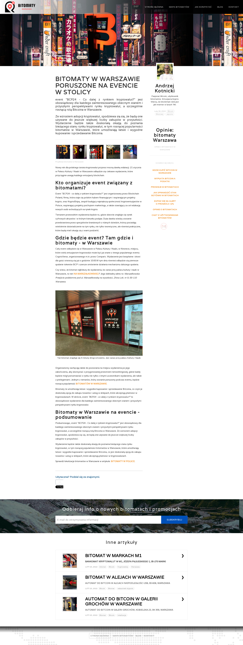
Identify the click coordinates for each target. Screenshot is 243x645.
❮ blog (62, 58)
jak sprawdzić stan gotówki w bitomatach (165, 194)
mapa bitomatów (179, 7)
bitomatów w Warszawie (91, 383)
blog (220, 7)
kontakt (234, 7)
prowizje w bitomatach (165, 187)
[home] (31, 7)
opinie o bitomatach (165, 209)
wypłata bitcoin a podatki (164, 180)
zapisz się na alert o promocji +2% (165, 202)
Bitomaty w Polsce (123, 461)
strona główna (154, 7)
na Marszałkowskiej (86, 273)
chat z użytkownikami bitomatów (165, 216)
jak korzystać (203, 7)
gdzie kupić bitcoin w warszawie (164, 171)
